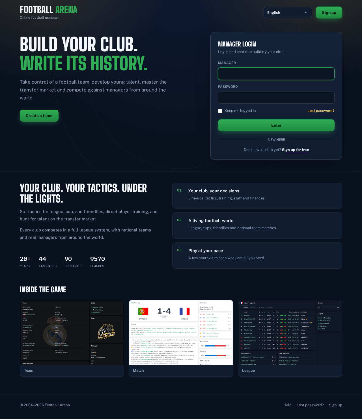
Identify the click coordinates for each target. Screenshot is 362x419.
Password (228, 87)
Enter (276, 125)
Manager (227, 63)
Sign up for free (295, 150)
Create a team (39, 115)
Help (287, 405)
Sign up (329, 12)
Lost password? (321, 111)
